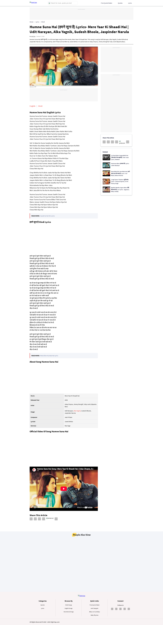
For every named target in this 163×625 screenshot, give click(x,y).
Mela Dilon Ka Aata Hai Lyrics (49, 356)
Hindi (43, 22)
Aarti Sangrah (94, 608)
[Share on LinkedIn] (35, 519)
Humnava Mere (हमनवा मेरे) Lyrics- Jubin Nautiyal (120, 164)
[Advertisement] (81, 14)
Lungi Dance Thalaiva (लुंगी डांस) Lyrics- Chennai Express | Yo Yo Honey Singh (120, 181)
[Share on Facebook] (31, 519)
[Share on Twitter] (39, 519)
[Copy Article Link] (56, 519)
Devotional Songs (69, 612)
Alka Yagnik (77, 411)
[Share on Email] (43, 519)
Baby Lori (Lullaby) (94, 612)
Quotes (120, 3)
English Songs (68, 608)
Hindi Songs (68, 605)
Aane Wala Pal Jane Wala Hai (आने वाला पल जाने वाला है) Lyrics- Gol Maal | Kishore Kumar (120, 173)
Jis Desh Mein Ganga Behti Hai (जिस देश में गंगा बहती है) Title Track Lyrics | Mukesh (120, 157)
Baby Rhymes (94, 615)
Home (31, 22)
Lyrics (130, 3)
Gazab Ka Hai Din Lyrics (47, 216)
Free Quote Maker (106, 3)
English (32, 106)
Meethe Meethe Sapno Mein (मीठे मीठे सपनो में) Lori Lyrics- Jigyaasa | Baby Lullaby (120, 189)
